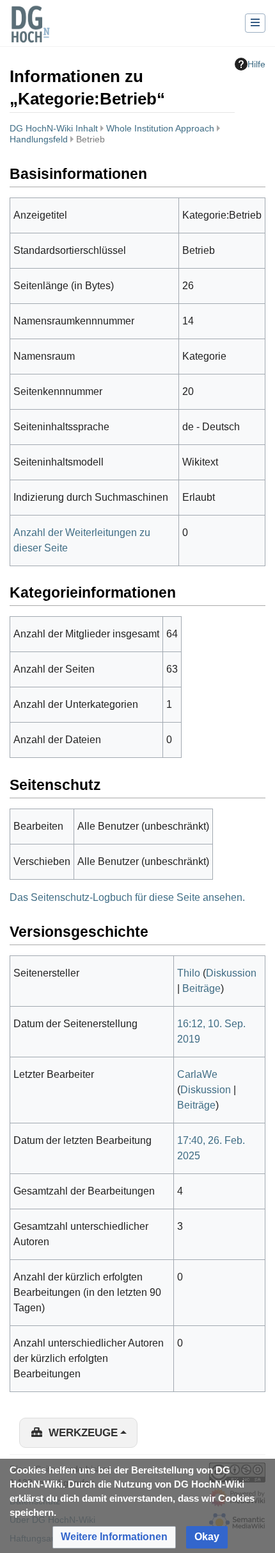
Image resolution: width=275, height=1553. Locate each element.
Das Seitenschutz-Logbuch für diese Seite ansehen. (127, 897)
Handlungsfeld (39, 139)
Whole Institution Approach (160, 128)
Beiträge (201, 988)
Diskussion (231, 973)
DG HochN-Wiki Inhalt (54, 128)
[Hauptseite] (30, 32)
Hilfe (256, 64)
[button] (114, 1537)
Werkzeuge (83, 1433)
